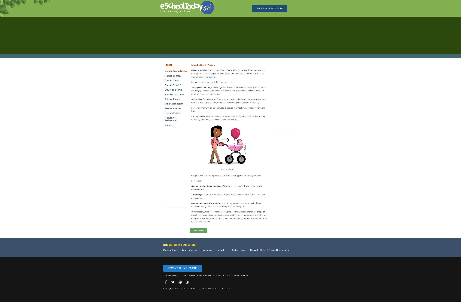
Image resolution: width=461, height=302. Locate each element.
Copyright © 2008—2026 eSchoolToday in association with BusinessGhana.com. (198, 288)
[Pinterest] (180, 282)
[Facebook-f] (165, 282)
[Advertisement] (230, 37)
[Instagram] (187, 282)
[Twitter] (173, 282)
